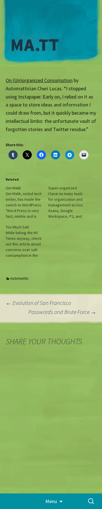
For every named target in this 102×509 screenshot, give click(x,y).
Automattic (19, 278)
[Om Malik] (27, 202)
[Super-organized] (69, 202)
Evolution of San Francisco (38, 302)
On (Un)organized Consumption (39, 80)
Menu (51, 501)
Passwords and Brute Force (62, 311)
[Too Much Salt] (27, 241)
